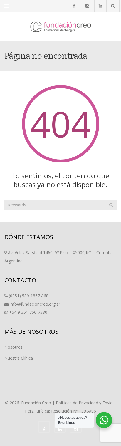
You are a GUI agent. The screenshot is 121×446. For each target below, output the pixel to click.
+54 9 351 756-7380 (28, 312)
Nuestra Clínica (18, 358)
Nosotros (13, 347)
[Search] (111, 205)
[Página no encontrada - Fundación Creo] (60, 26)
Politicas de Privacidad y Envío (84, 402)
